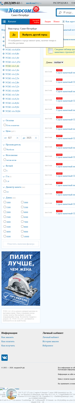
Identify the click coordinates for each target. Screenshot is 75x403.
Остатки (10, 120)
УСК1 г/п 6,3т (12, 99)
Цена (10, 131)
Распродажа (60, 3)
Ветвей (9, 165)
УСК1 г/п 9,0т (12, 107)
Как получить (8, 345)
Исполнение (12, 155)
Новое (57, 21)
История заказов (51, 341)
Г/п (8, 176)
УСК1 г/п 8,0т (12, 103)
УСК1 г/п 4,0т (12, 90)
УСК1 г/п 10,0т (12, 111)
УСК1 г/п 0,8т (12, 53)
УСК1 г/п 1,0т (12, 58)
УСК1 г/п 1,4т (12, 66)
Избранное (48, 345)
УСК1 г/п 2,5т (12, 78)
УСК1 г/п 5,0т (12, 94)
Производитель (13, 144)
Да (13, 34)
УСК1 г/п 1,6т (12, 70)
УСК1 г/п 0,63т (12, 49)
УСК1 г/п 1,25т (12, 62)
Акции (47, 21)
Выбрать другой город (34, 34)
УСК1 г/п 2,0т (12, 74)
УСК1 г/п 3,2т (12, 86)
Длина (11, 197)
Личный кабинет (51, 337)
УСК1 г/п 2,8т (12, 82)
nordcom (36, 3)
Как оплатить (7, 341)
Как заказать (7, 337)
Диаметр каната (15, 187)
